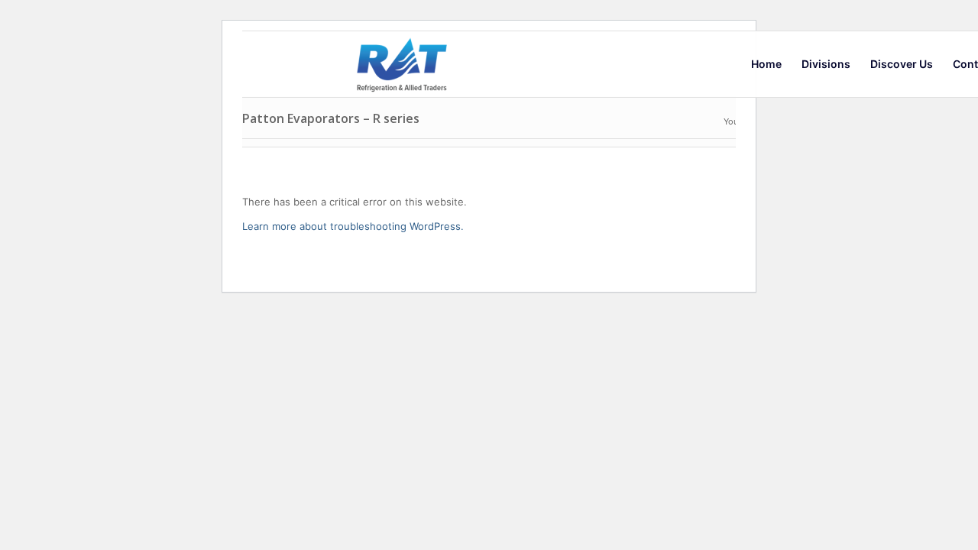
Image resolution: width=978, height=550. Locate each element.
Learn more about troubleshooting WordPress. (353, 226)
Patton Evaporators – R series (330, 118)
